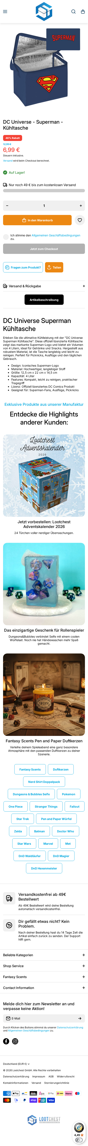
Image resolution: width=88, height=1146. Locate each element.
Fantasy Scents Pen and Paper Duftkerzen (44, 741)
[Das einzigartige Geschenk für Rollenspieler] (44, 584)
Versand (7, 160)
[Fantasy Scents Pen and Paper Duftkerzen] (44, 694)
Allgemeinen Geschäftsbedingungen (56, 235)
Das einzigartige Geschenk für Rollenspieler (44, 630)
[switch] (79, 1140)
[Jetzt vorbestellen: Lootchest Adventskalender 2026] (44, 475)
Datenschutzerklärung (70, 1027)
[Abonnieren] (80, 1018)
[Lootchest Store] (44, 11)
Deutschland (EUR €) (15, 1064)
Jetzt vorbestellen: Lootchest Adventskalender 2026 (44, 524)
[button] (83, 11)
